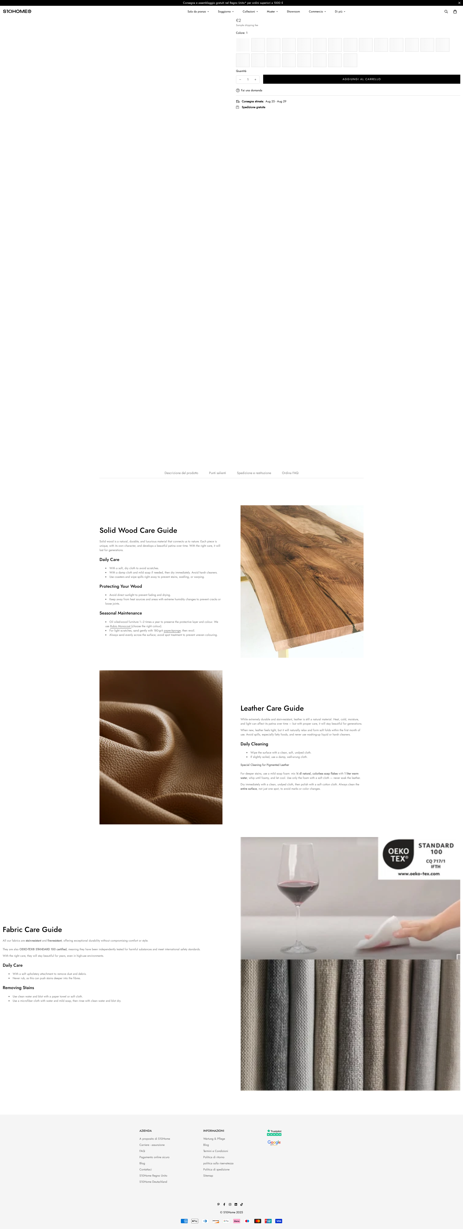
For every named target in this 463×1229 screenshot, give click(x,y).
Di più (338, 11)
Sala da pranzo (197, 11)
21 (319, 60)
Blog (142, 1163)
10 (366, 45)
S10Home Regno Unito (153, 1175)
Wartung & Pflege (214, 1139)
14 (427, 45)
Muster (271, 11)
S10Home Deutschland (153, 1182)
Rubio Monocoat (120, 626)
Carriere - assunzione (152, 1145)
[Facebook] (224, 1204)
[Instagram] (230, 1204)
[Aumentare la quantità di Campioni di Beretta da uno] (255, 80)
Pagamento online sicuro (154, 1157)
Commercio (316, 11)
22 (335, 60)
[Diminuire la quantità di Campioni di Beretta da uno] (240, 80)
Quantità (241, 71)
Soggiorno (224, 11)
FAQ (142, 1151)
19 (289, 60)
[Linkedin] (235, 1204)
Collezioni (249, 11)
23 (350, 60)
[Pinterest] (218, 1204)
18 (273, 60)
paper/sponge (172, 630)
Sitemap (208, 1175)
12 (396, 45)
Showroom (293, 11)
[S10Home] (17, 11)
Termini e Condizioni (215, 1151)
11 (381, 45)
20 (304, 60)
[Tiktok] (241, 1204)
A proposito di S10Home (154, 1139)
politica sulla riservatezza (218, 1163)
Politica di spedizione (216, 1169)
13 (412, 45)
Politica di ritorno (213, 1157)
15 (442, 45)
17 (258, 60)
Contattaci (145, 1169)
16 (243, 60)
